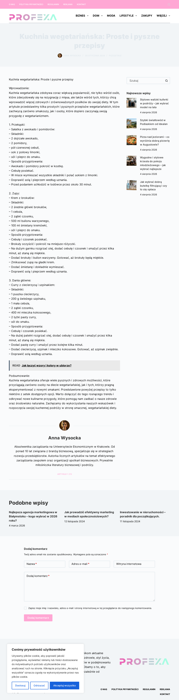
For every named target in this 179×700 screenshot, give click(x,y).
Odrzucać (39, 685)
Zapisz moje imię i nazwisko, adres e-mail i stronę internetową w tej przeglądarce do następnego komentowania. (90, 608)
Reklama (68, 4)
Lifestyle (127, 15)
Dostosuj (20, 685)
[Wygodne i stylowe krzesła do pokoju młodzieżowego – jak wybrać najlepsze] (132, 161)
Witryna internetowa (128, 564)
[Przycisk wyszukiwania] (166, 80)
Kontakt (81, 4)
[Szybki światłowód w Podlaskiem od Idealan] (132, 123)
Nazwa (32, 564)
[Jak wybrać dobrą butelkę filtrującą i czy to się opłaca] (132, 185)
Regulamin (53, 4)
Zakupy (146, 15)
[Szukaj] (169, 4)
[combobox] (145, 80)
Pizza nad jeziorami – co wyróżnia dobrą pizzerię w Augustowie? (155, 140)
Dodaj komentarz (38, 576)
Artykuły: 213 (64, 474)
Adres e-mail (80, 564)
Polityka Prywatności (31, 4)
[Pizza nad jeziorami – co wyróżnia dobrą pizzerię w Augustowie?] (132, 140)
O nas (12, 4)
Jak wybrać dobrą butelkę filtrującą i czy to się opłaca (153, 185)
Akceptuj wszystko (64, 685)
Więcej (162, 15)
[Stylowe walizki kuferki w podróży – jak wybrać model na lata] (132, 103)
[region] (45, 668)
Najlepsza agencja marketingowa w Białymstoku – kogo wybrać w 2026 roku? (33, 516)
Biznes (80, 15)
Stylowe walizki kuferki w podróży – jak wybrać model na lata (154, 103)
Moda (111, 15)
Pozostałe (115, 55)
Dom (96, 15)
